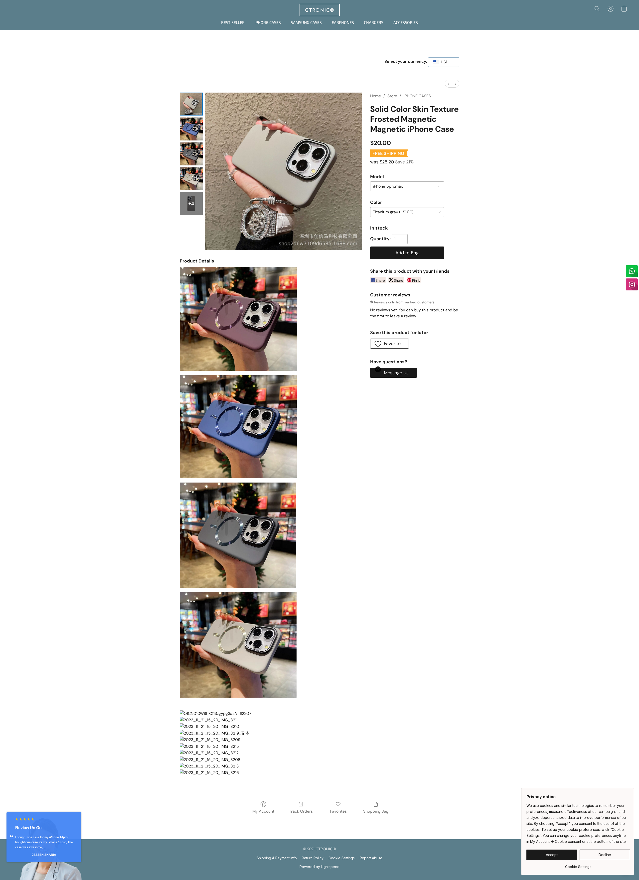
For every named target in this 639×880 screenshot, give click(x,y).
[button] (320, 10)
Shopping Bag (375, 811)
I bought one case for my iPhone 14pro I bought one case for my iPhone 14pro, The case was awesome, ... (44, 842)
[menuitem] (448, 83)
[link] (578, 865)
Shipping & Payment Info (277, 858)
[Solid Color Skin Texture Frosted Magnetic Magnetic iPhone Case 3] (191, 178)
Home (375, 96)
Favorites (338, 811)
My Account (263, 811)
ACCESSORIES (405, 22)
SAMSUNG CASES (306, 22)
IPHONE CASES (268, 22)
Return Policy (312, 858)
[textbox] (443, 62)
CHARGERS (373, 22)
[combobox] (443, 62)
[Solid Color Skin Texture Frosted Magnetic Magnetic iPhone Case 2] (191, 153)
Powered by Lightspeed (319, 867)
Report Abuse (371, 858)
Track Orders (301, 811)
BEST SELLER (233, 22)
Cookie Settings (341, 858)
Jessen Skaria (44, 855)
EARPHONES (343, 22)
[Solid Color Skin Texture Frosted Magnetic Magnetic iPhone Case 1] (191, 129)
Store (392, 96)
